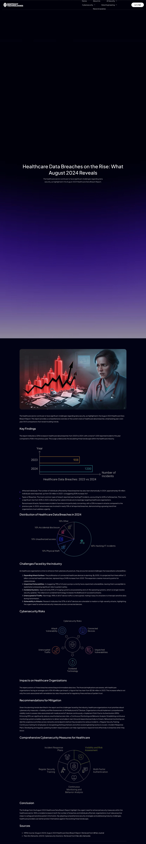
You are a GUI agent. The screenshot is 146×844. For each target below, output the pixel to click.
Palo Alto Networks (83, 836)
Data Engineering (108, 5)
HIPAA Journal (98, 833)
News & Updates (99, 9)
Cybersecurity (87, 5)
